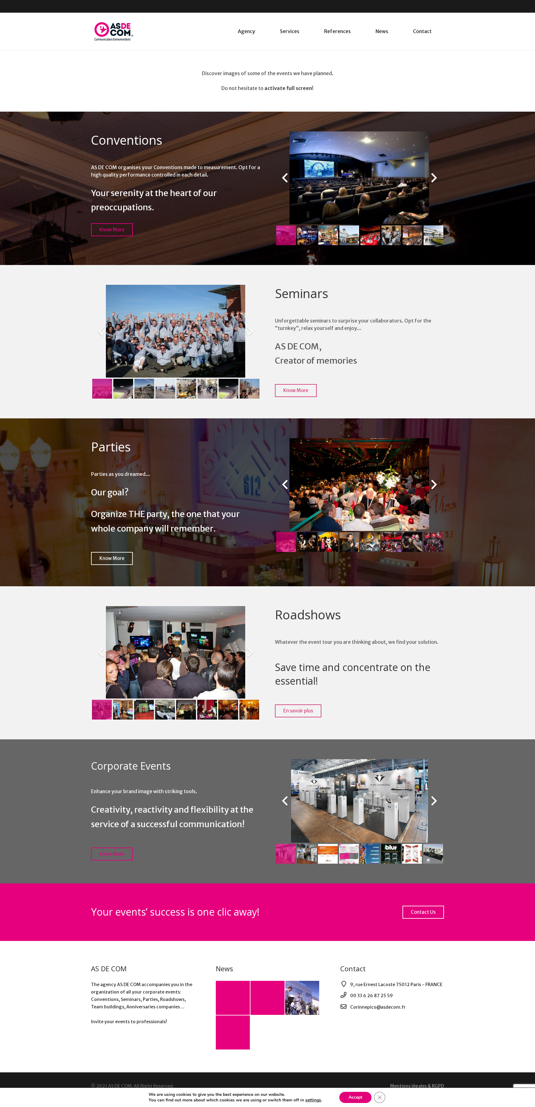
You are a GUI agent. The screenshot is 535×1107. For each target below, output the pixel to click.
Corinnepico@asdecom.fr (378, 1007)
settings (313, 1100)
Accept (355, 1097)
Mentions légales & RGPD (417, 1086)
